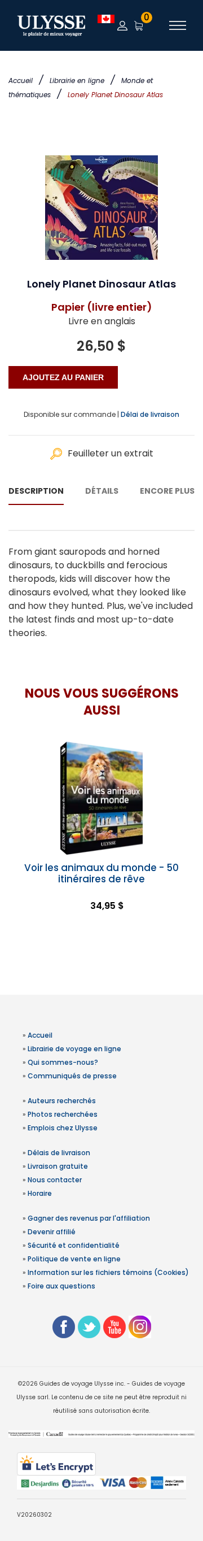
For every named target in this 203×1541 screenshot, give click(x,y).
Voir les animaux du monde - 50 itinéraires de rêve (101, 873)
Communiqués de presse (72, 1076)
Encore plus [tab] (167, 491)
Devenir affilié (52, 1232)
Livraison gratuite (58, 1166)
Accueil (20, 80)
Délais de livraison (59, 1152)
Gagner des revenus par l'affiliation (89, 1218)
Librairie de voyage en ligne (74, 1049)
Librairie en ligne (77, 80)
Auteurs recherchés (62, 1100)
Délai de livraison (150, 414)
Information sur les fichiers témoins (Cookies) (108, 1272)
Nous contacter (55, 1180)
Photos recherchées (63, 1114)
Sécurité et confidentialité (74, 1245)
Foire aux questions (61, 1286)
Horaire (40, 1193)
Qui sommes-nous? (63, 1062)
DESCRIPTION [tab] (36, 491)
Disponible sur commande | (71, 414)
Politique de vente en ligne (74, 1259)
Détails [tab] (101, 491)
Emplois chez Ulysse (63, 1128)
